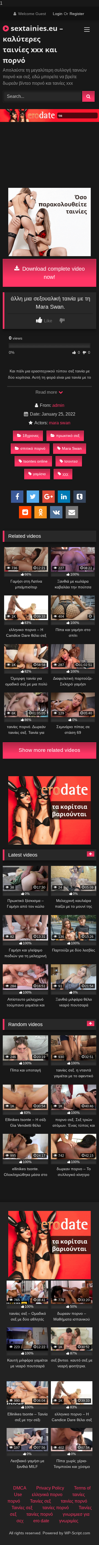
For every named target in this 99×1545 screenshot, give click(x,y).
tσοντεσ (71, 461)
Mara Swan (72, 448)
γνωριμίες (68, 1520)
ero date (41, 1520)
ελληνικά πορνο (47, 1494)
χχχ (65, 474)
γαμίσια (39, 474)
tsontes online (35, 461)
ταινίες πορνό (74, 1501)
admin (58, 405)
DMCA (19, 1488)
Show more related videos (49, 750)
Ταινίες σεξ (40, 1501)
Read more (46, 392)
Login (57, 13)
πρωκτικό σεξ (67, 435)
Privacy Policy (50, 1488)
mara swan (59, 422)
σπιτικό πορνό (32, 448)
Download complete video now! (53, 273)
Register (77, 13)
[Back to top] (82, 1530)
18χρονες (31, 435)
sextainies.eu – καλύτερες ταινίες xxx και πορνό (33, 44)
